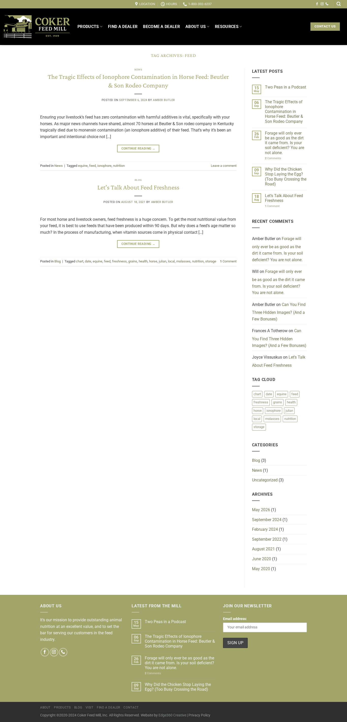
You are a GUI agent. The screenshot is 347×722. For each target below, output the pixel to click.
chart (79, 261)
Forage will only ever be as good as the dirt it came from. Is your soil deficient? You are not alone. (284, 143)
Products (88, 26)
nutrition (119, 166)
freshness (119, 261)
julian (162, 261)
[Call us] (326, 4)
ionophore (104, 166)
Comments (273, 158)
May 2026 (261, 509)
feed (92, 166)
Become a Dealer (161, 26)
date (88, 261)
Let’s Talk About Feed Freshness (138, 187)
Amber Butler (164, 100)
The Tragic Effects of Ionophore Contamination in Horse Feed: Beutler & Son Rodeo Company (284, 111)
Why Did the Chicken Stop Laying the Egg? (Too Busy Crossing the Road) (285, 176)
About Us (195, 26)
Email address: (235, 619)
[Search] (339, 4)
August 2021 (263, 549)
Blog (138, 179)
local (171, 261)
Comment (228, 261)
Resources (227, 26)
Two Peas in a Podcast (285, 87)
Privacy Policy (199, 715)
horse (153, 261)
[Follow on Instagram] (322, 4)
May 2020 (261, 568)
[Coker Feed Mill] (37, 26)
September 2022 (266, 539)
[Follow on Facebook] (317, 4)
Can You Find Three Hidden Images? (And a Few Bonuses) (279, 311)
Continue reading (138, 148)
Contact (130, 707)
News (138, 69)
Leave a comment (223, 166)
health (143, 261)
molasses (183, 261)
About (45, 707)
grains (132, 261)
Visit (89, 707)
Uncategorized (265, 480)
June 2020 (261, 558)
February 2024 (265, 529)
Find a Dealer (122, 26)
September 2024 (266, 519)
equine (83, 166)
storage (210, 261)
